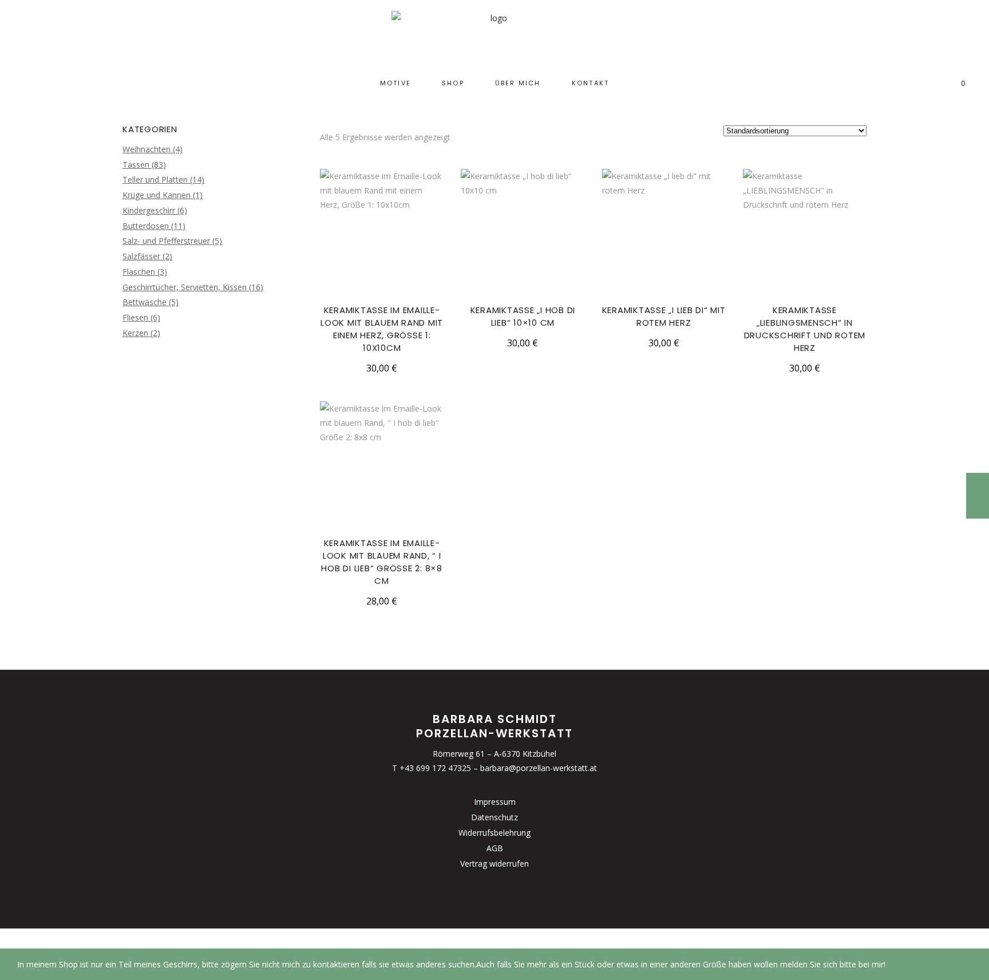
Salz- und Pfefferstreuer (166, 240)
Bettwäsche (144, 302)
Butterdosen (145, 225)
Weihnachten (146, 149)
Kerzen (135, 332)
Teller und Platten (155, 179)
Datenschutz (494, 817)
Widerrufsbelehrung (494, 832)
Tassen (135, 164)
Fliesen (135, 317)
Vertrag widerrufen (494, 863)
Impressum (495, 801)
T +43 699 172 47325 (431, 767)
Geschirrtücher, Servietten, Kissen (184, 287)
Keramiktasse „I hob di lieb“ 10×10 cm (523, 316)
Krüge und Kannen (156, 194)
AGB (494, 848)
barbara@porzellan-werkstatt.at (538, 767)
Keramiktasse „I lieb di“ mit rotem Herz (664, 316)
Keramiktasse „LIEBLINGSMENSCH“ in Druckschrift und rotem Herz (805, 329)
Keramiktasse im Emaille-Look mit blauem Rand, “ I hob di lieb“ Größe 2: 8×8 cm (381, 562)
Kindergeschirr (148, 210)
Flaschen (138, 271)
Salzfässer (141, 256)
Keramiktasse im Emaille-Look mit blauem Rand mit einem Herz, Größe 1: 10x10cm (382, 329)
